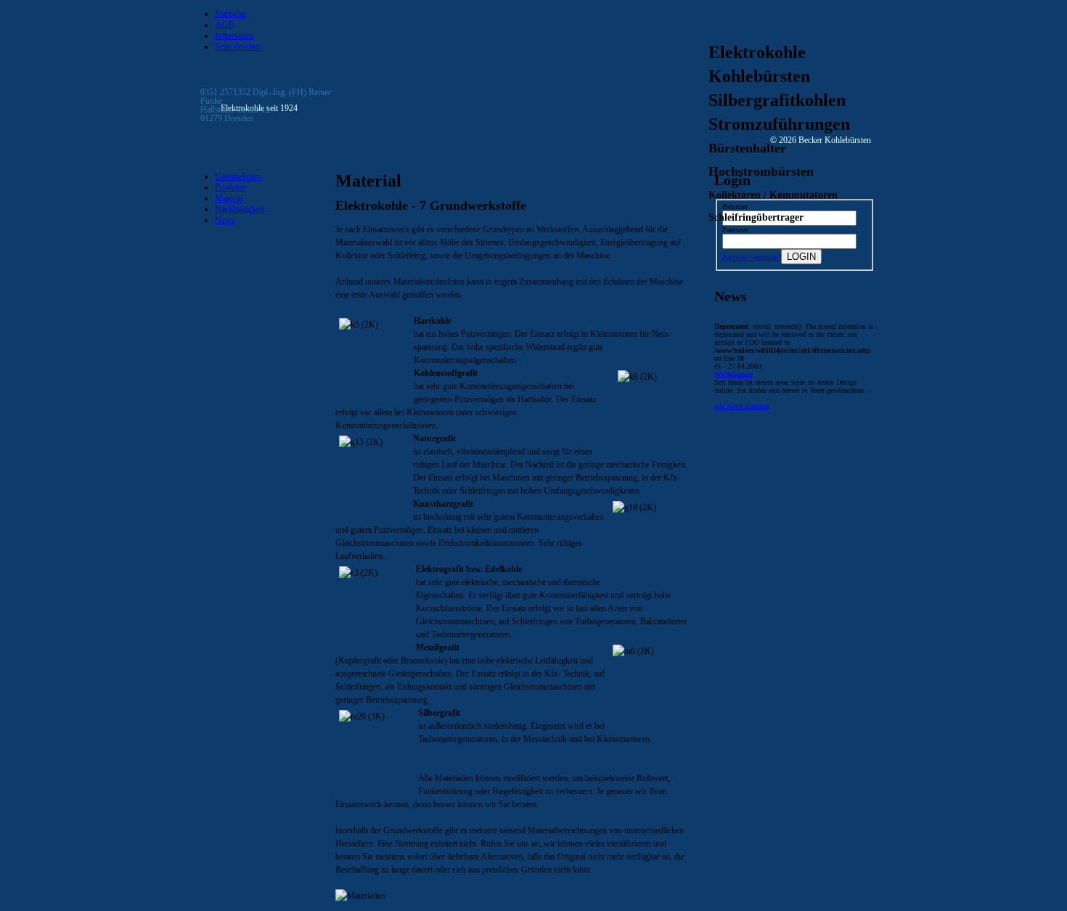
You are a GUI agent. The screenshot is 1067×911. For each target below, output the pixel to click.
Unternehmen (238, 176)
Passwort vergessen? (751, 257)
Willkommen (733, 374)
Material (229, 198)
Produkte (230, 187)
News (225, 220)
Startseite (230, 14)
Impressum (234, 35)
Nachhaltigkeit (239, 209)
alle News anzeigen (741, 406)
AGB (224, 25)
